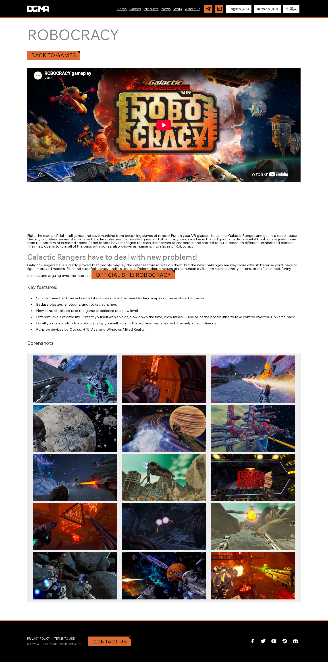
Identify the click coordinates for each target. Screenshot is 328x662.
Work (177, 9)
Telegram (208, 9)
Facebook (252, 641)
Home (122, 9)
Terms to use (64, 638)
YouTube (274, 641)
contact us (109, 641)
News (166, 9)
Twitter (263, 641)
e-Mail (219, 9)
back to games (53, 55)
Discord (295, 641)
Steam (284, 641)
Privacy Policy (38, 638)
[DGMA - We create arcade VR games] (38, 9)
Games (135, 9)
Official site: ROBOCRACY (133, 274)
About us (192, 9)
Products (151, 9)
